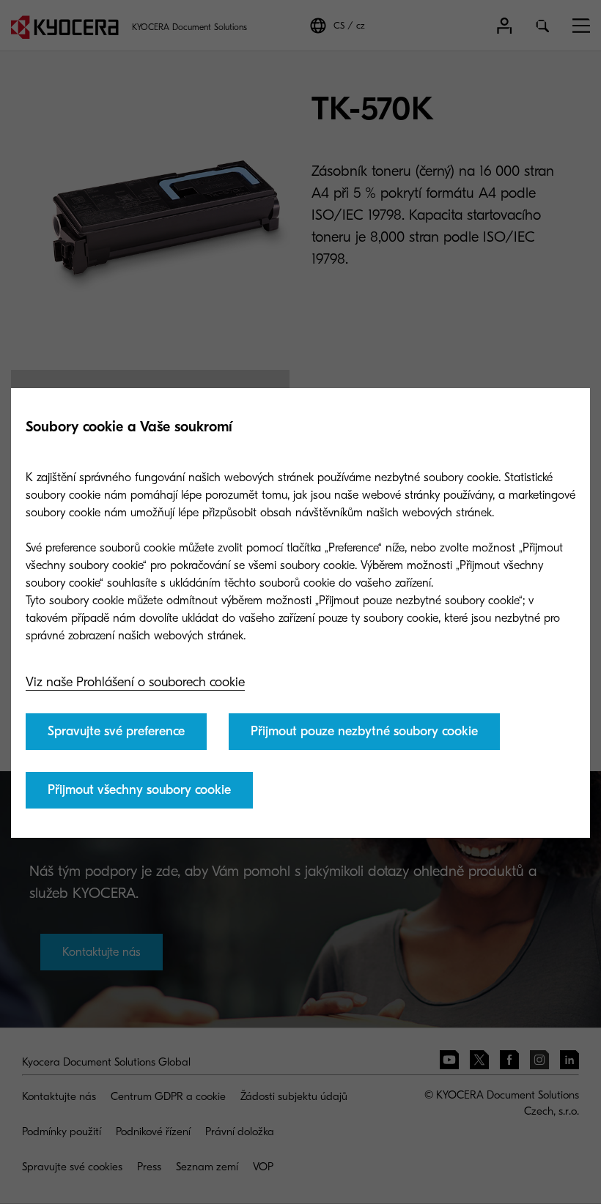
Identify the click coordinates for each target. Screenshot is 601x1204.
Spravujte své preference (116, 731)
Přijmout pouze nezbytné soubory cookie (364, 731)
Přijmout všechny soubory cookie (139, 790)
